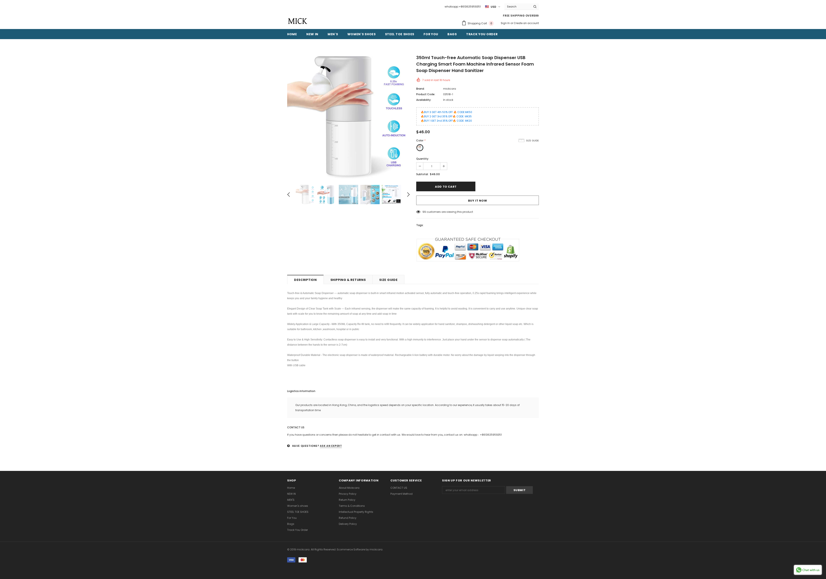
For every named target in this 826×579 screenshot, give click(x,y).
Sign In (505, 23)
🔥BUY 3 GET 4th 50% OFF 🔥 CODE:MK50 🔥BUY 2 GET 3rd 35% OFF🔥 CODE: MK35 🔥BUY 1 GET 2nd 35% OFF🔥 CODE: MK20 (446, 116)
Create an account (526, 23)
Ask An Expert (331, 446)
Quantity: (422, 159)
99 (424, 212)
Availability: (423, 100)
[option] (348, 117)
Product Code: (425, 94)
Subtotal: (422, 174)
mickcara (449, 88)
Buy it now (477, 201)
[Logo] (297, 21)
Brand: (420, 88)
